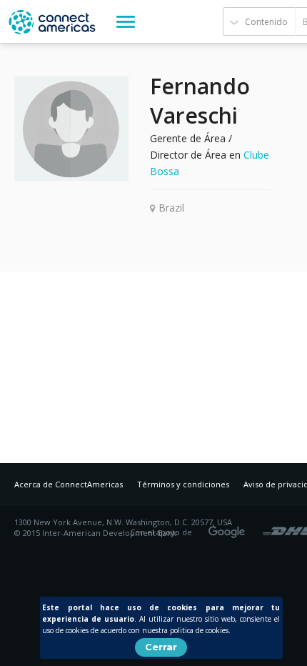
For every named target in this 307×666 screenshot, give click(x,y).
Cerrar (161, 646)
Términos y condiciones (183, 484)
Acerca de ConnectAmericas (68, 484)
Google (229, 527)
